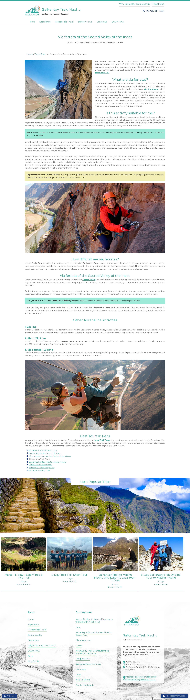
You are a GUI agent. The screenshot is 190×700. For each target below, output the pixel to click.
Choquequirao (83, 659)
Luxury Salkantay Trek (39, 470)
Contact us (102, 22)
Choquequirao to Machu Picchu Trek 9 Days (50, 456)
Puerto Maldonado (85, 685)
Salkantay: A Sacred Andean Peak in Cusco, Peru (93, 633)
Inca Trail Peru (83, 680)
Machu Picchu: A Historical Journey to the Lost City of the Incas (94, 620)
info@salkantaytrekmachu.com (140, 677)
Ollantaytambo (83, 640)
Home (30, 54)
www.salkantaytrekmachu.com (140, 679)
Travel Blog (158, 4)
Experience (44, 22)
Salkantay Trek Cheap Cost (41, 468)
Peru (32, 22)
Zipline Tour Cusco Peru (40, 465)
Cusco (79, 645)
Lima (78, 627)
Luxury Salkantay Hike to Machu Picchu (47, 462)
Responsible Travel (64, 22)
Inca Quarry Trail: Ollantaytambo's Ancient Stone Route (92, 652)
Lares (78, 674)
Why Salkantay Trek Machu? (134, 4)
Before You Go (85, 22)
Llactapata (81, 669)
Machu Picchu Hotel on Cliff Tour (44, 453)
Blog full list (33, 661)
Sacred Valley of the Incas (88, 664)
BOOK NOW (118, 22)
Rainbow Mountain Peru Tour (43, 450)
